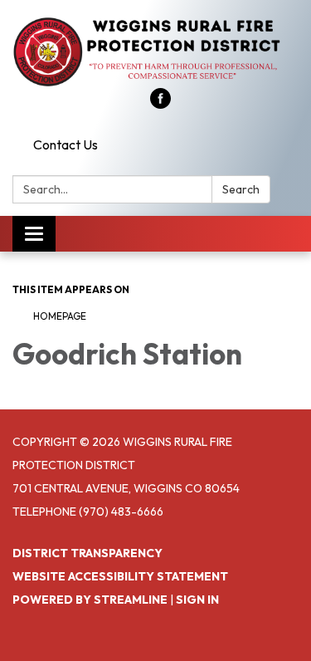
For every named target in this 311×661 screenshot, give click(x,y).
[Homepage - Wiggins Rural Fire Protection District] (155, 52)
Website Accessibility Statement (120, 576)
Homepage (59, 316)
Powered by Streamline (90, 599)
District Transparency (87, 553)
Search (241, 189)
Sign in (197, 599)
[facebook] (160, 103)
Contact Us (65, 144)
